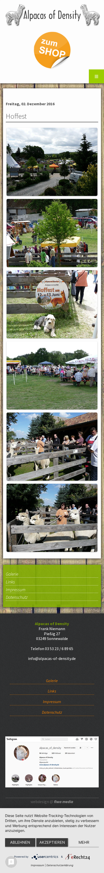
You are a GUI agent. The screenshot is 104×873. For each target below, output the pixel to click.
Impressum (15, 590)
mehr (84, 842)
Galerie (12, 574)
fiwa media (63, 801)
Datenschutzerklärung (59, 865)
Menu (96, 76)
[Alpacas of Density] (52, 14)
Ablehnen (20, 842)
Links (10, 582)
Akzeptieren (52, 842)
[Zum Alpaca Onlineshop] (52, 49)
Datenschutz (17, 597)
